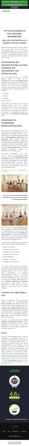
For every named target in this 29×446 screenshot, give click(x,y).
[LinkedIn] (13, 426)
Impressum (23, 431)
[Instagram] (15, 426)
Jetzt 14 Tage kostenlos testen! (14, 4)
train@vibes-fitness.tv (20, 419)
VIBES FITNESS (12, 358)
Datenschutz (15, 431)
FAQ (9, 431)
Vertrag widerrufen (14, 442)
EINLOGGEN (14, 7)
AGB (4, 431)
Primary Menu (26, 11)
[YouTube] (17, 426)
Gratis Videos (14, 1)
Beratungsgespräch (6, 363)
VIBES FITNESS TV (18, 271)
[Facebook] (11, 426)
